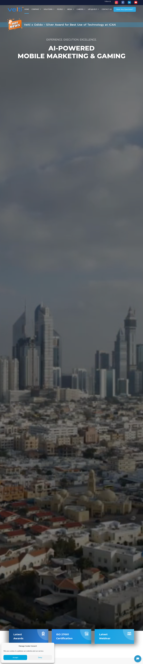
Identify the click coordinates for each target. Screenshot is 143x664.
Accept (15, 657)
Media (69, 9)
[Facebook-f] (123, 2)
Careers (80, 9)
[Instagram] (116, 2)
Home (26, 9)
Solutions (48, 9)
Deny (40, 657)
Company (35, 9)
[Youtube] (135, 2)
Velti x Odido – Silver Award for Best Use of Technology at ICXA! (70, 24)
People (60, 9)
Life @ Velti (92, 9)
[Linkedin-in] (129, 2)
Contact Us (107, 9)
